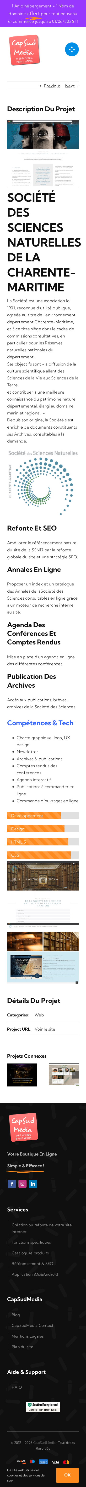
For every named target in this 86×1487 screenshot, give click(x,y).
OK (67, 1474)
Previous (52, 85)
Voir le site (45, 1029)
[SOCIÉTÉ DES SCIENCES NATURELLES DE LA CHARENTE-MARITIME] (43, 863)
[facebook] (12, 1184)
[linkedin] (33, 1184)
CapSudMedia (44, 1442)
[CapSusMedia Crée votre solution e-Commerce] (24, 33)
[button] (10, 1075)
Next (70, 85)
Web (39, 1014)
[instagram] (22, 1184)
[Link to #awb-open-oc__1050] (72, 49)
